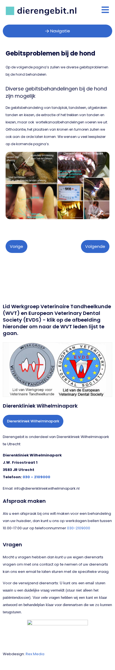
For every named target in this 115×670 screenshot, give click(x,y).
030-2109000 (78, 528)
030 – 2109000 (36, 477)
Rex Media (35, 654)
